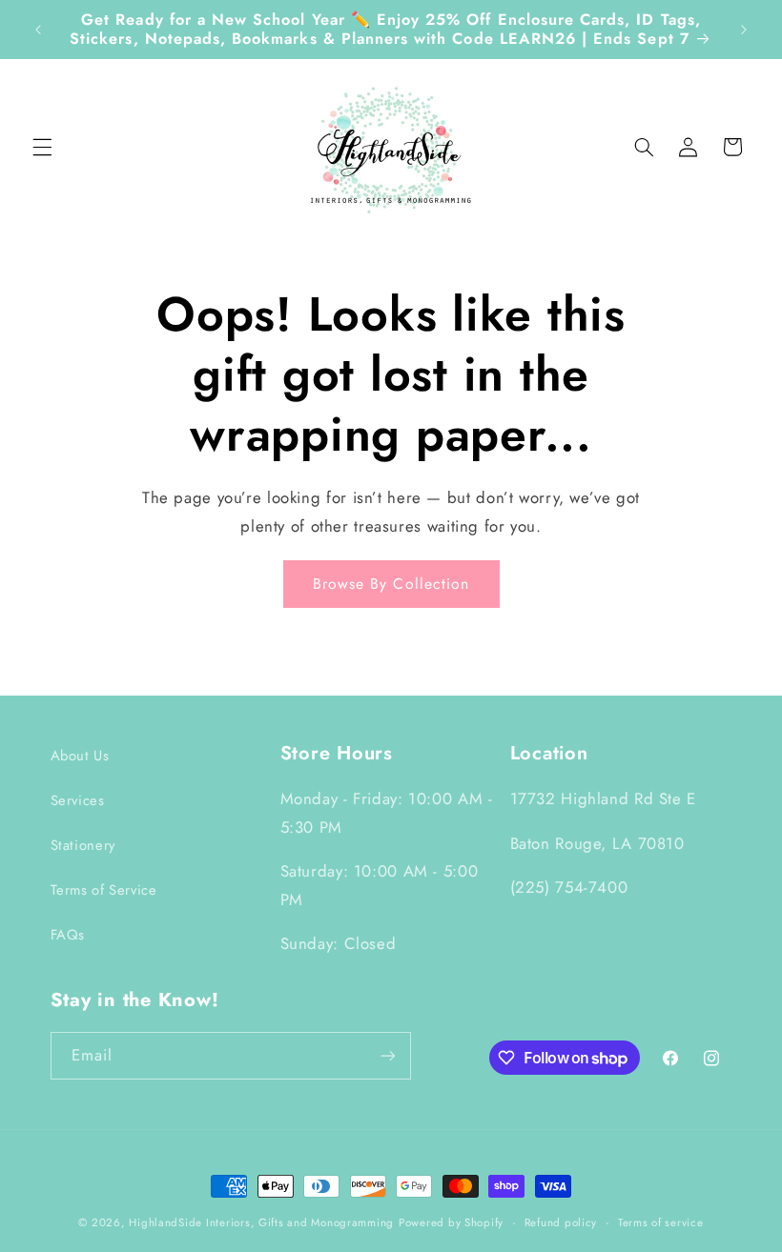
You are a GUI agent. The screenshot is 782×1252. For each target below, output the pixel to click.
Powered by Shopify (451, 1222)
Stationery (83, 845)
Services (78, 800)
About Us (80, 755)
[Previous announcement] (38, 29)
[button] (42, 147)
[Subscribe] (387, 1055)
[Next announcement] (744, 29)
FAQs (68, 934)
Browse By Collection (391, 584)
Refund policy (561, 1222)
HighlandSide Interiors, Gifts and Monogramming (261, 1222)
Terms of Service (104, 889)
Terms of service (661, 1222)
